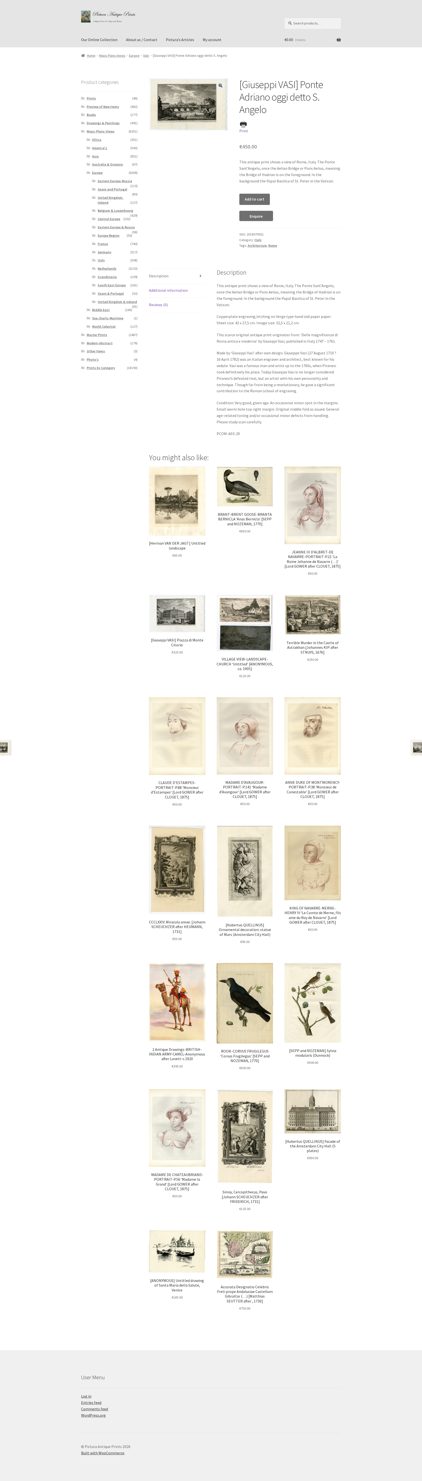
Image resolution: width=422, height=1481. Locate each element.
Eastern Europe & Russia (116, 227)
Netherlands (107, 268)
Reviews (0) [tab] (158, 304)
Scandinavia (107, 277)
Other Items (96, 351)
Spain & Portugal (111, 293)
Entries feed (91, 1402)
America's (99, 148)
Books (91, 114)
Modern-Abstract (100, 343)
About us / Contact (141, 39)
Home (91, 55)
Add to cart (254, 199)
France (103, 244)
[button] (220, 86)
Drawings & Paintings (103, 123)
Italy (146, 55)
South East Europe (112, 285)
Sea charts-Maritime (107, 318)
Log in (86, 1396)
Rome (272, 245)
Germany (104, 252)
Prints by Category (101, 368)
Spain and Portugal (112, 189)
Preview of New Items (103, 106)
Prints (91, 98)
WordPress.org (93, 1415)
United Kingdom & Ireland (117, 302)
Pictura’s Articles (180, 39)
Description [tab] (159, 275)
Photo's (93, 359)
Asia (95, 156)
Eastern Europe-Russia (115, 181)
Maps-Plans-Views (112, 55)
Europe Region (108, 235)
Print (243, 130)
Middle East (101, 310)
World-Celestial (104, 326)
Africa (96, 139)
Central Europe (109, 219)
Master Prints (97, 335)
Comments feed (94, 1408)
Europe (134, 55)
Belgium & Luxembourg (115, 210)
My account (212, 39)
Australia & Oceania (107, 164)
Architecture (257, 245)
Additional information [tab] (168, 290)
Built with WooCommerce (102, 1452)
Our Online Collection (99, 39)
